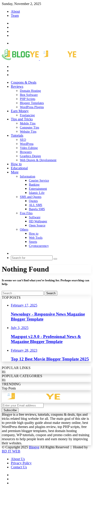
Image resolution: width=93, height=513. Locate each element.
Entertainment (38, 188)
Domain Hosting (30, 90)
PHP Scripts (27, 99)
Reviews (17, 86)
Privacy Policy (21, 463)
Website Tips (28, 131)
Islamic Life (36, 193)
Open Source (37, 225)
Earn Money (20, 111)
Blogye (34, 447)
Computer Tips (29, 127)
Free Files (26, 213)
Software (34, 217)
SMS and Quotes (30, 197)
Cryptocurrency (39, 246)
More (15, 172)
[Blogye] (39, 59)
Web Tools (35, 237)
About (15, 11)
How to (16, 164)
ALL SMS (35, 205)
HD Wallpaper (38, 221)
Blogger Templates (32, 103)
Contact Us (19, 467)
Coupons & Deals (23, 82)
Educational (19, 168)
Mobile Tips (27, 123)
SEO (23, 139)
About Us (18, 459)
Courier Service (39, 180)
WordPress (26, 144)
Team (15, 15)
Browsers (26, 152)
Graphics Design (30, 156)
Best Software (29, 95)
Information (27, 176)
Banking (34, 184)
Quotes (33, 201)
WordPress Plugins (32, 107)
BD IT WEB (11, 451)
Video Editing (29, 148)
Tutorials (17, 135)
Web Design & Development (38, 160)
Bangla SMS (37, 209)
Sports (33, 241)
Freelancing (27, 115)
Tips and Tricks (22, 119)
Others (24, 229)
